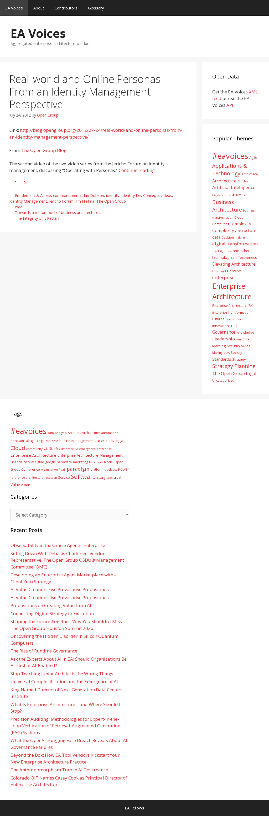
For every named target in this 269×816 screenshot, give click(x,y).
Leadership (223, 339)
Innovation (220, 325)
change (115, 440)
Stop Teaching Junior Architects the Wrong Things (62, 674)
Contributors (66, 7)
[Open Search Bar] (261, 8)
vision (25, 485)
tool (110, 478)
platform (97, 469)
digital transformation (235, 244)
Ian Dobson (94, 195)
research (51, 478)
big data (217, 195)
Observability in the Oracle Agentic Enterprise (58, 545)
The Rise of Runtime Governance (44, 651)
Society (236, 352)
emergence (87, 449)
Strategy (239, 359)
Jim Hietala (85, 201)
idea (18, 206)
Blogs (40, 441)
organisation (49, 469)
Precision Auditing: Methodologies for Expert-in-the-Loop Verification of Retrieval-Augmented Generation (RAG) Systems (65, 725)
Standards (221, 359)
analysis (61, 433)
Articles (242, 181)
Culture (51, 448)
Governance (234, 319)
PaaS (62, 469)
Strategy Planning (234, 366)
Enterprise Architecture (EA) (232, 305)
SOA (227, 353)
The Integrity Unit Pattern (37, 218)
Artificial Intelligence (233, 187)
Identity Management (28, 201)
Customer (66, 449)
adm (51, 433)
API (229, 105)
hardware (64, 462)
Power (123, 469)
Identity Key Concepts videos (146, 195)
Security (233, 345)
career (101, 440)
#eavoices (230, 156)
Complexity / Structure (234, 230)
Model (108, 462)
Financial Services (23, 462)
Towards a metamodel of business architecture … (58, 212)
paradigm (78, 468)
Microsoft (96, 462)
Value (15, 484)
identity (112, 195)
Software (83, 476)
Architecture (224, 181)
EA (214, 250)
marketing (80, 462)
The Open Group (111, 201)
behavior (17, 441)
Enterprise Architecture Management (90, 455)
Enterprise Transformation (231, 312)
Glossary (96, 7)
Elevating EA (220, 271)
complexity (240, 223)
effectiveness (246, 257)
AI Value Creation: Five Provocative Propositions (60, 589)
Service (64, 477)
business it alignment (76, 440)
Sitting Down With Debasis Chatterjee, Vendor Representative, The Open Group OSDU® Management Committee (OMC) (67, 560)
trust (118, 477)
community (34, 449)
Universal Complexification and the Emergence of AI (64, 681)
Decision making (233, 237)
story (101, 477)
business (234, 194)
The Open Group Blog (43, 150)
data (216, 237)
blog (30, 440)
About (38, 7)
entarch (236, 271)
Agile (253, 157)
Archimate (249, 174)
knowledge (245, 332)
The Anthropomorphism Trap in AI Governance (59, 770)
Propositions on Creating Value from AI (51, 605)
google (50, 462)
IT (231, 326)
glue (40, 462)
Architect (74, 432)
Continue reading (139, 170)
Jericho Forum (61, 201)
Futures (218, 319)
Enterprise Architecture (33, 455)
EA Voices (14, 7)
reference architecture (27, 477)
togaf (251, 373)
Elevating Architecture (234, 264)
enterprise (223, 277)
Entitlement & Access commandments (48, 195)
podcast (111, 469)
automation (109, 433)
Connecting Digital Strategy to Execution (52, 613)
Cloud (18, 447)
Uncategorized (223, 380)
